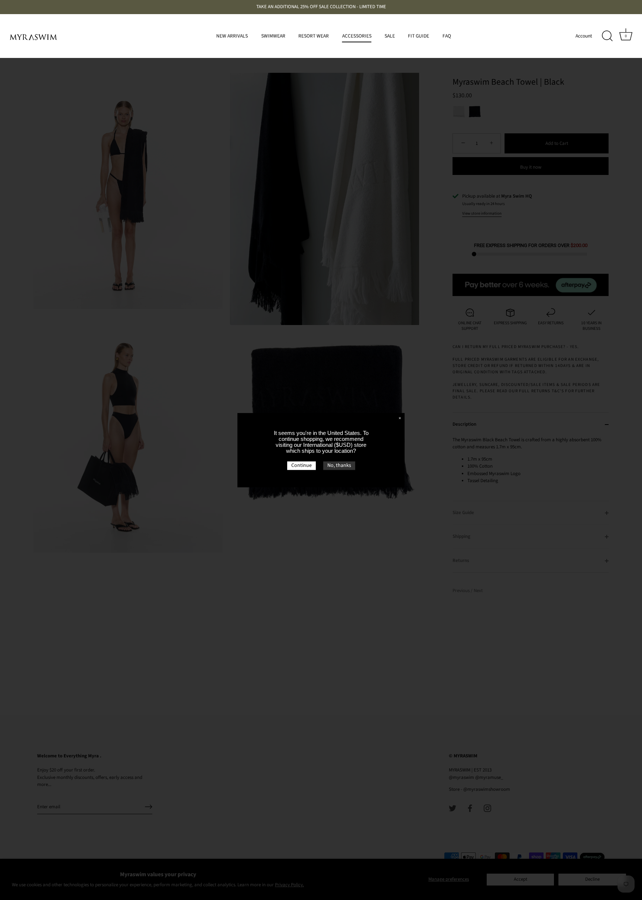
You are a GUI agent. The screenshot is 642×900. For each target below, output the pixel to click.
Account (583, 35)
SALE (390, 35)
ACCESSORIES (357, 35)
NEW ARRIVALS (232, 35)
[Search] (607, 36)
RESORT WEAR (313, 35)
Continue (301, 465)
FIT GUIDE (418, 35)
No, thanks (339, 465)
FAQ (446, 35)
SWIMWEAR (273, 35)
